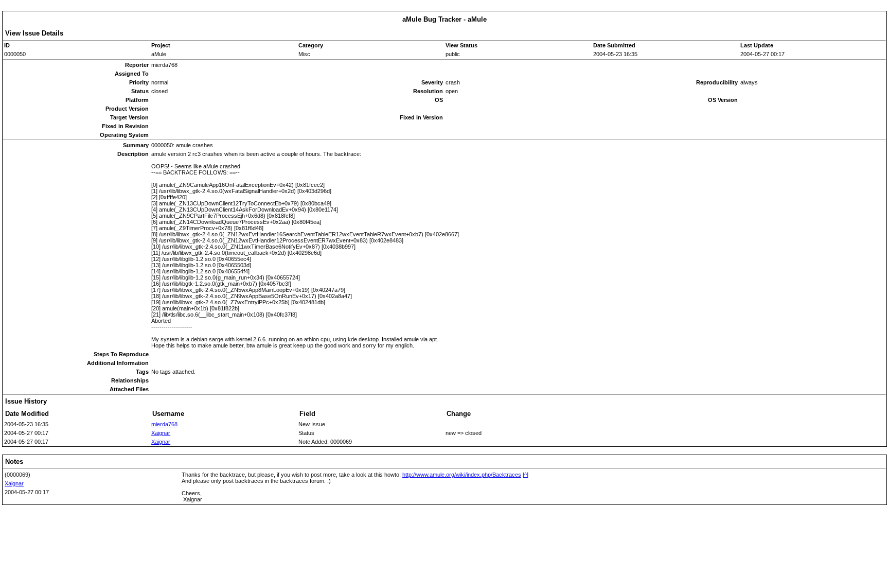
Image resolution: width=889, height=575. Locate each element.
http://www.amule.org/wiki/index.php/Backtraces (461, 475)
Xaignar (160, 433)
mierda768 (164, 424)
